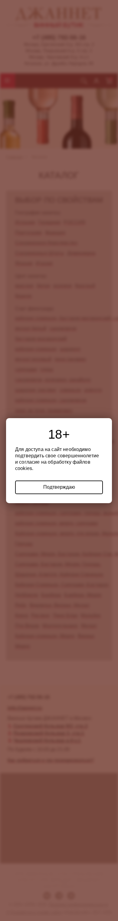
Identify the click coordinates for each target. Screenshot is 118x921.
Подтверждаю (59, 487)
